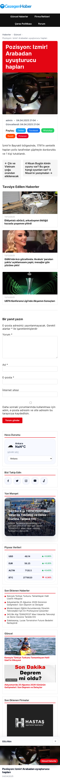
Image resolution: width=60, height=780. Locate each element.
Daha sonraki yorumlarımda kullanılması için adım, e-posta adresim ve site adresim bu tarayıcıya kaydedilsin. (28, 410)
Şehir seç (13, 452)
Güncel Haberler (19, 16)
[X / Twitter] (17, 481)
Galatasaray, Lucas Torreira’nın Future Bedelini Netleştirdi (30, 621)
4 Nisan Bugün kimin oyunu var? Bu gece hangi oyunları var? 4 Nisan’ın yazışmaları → (38, 168)
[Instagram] (26, 481)
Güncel (17, 34)
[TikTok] (44, 481)
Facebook (33, 130)
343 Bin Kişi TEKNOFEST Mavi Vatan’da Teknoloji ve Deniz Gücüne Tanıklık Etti (31, 615)
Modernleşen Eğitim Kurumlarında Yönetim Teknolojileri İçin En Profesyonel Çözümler (28, 609)
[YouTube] (35, 481)
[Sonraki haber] (50, 503)
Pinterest (23, 136)
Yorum (7, 334)
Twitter (21, 130)
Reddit (10, 136)
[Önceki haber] (43, 503)
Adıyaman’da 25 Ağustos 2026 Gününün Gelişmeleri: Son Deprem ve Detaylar (27, 603)
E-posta (8, 377)
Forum (41, 23)
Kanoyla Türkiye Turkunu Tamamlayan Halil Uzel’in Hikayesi (28, 597)
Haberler (6, 34)
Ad (5, 364)
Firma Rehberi (42, 16)
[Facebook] (8, 481)
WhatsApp (47, 130)
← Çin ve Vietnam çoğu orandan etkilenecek (12, 170)
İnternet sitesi (10, 390)
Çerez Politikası (23, 23)
